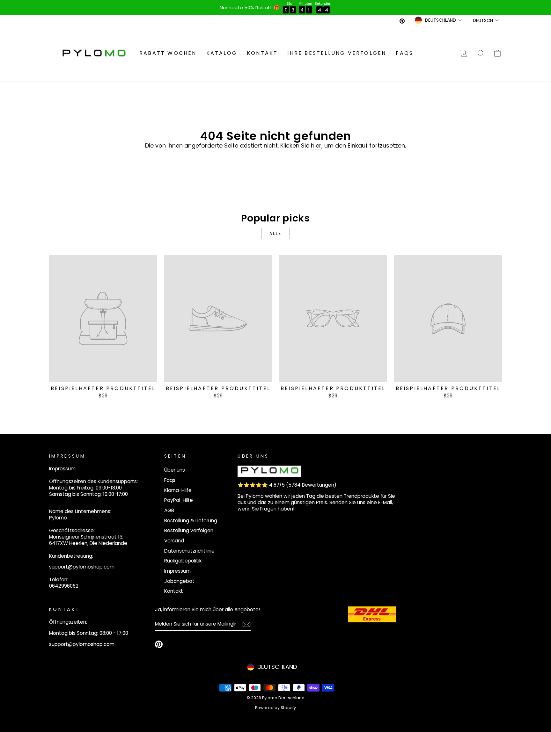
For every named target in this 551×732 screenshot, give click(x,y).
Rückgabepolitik (183, 560)
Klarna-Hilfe (178, 490)
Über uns (174, 470)
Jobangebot (179, 581)
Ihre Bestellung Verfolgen (336, 53)
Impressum (177, 571)
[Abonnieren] (246, 624)
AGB (169, 510)
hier (316, 145)
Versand (174, 540)
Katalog (221, 53)
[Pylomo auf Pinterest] (159, 644)
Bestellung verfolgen (188, 530)
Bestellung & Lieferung (190, 520)
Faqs (404, 53)
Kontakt (262, 53)
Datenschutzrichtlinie (189, 550)
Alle (275, 233)
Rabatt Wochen (168, 53)
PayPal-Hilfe (178, 500)
